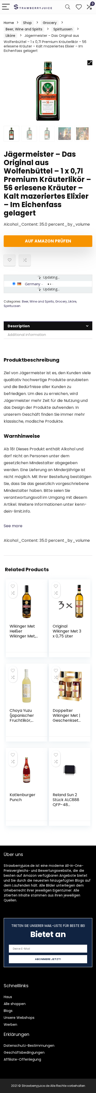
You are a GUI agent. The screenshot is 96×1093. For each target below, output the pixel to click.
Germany (32, 283)
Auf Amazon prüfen (48, 241)
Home (9, 22)
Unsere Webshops (19, 1017)
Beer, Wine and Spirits (24, 29)
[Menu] (6, 7)
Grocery (50, 22)
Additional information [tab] (27, 334)
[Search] (68, 7)
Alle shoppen (15, 1003)
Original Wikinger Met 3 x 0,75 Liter (67, 631)
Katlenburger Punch (22, 797)
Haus (8, 996)
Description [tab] (19, 326)
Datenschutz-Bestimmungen (29, 1045)
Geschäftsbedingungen (24, 1052)
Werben (10, 1024)
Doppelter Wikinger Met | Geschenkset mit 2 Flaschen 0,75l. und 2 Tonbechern (67, 723)
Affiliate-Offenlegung (22, 1059)
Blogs (8, 1010)
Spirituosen (62, 29)
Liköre (10, 35)
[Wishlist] (79, 7)
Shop (27, 22)
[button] (89, 62)
